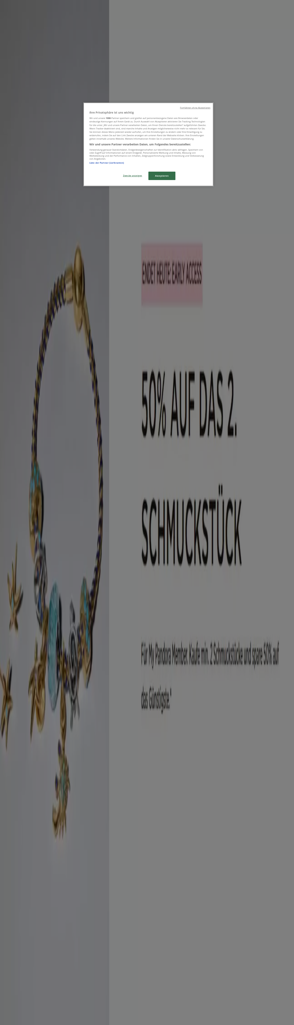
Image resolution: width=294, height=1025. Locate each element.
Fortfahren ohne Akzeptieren (195, 107)
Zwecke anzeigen (132, 175)
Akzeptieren (162, 175)
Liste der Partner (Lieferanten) (106, 162)
